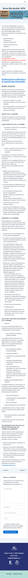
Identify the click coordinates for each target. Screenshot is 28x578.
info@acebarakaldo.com (8, 465)
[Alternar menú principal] (25, 1)
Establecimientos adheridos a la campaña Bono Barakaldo (14, 80)
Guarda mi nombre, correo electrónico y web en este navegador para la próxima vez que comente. (13, 525)
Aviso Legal (9, 573)
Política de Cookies (17, 573)
